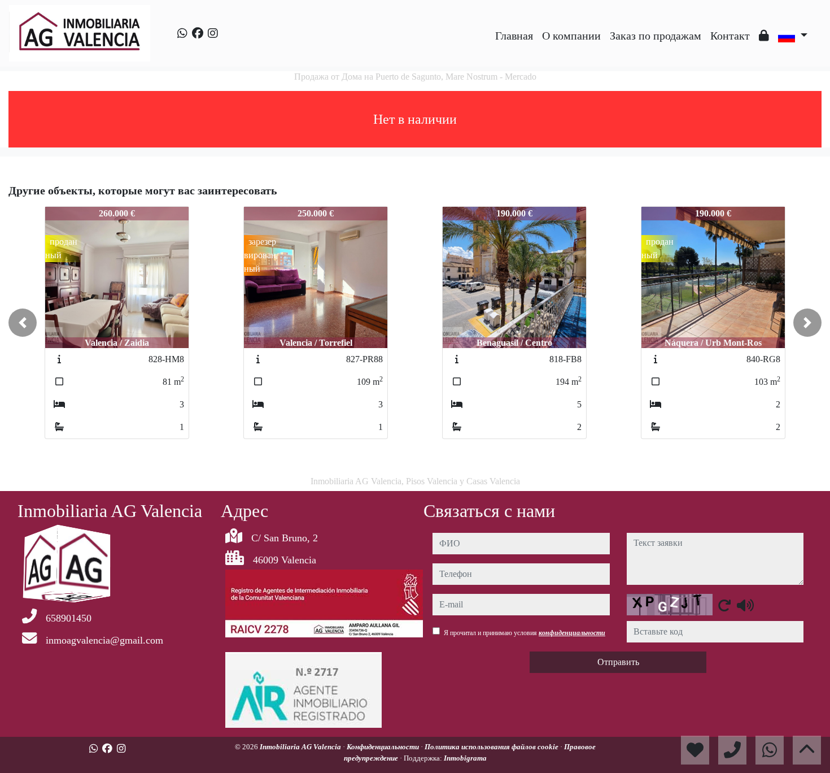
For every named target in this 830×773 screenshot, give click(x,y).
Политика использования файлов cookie (492, 746)
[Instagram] (213, 33)
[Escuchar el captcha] (745, 605)
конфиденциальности (572, 633)
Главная (514, 35)
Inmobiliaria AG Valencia (301, 746)
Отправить (618, 662)
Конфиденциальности (384, 746)
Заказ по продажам (655, 35)
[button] (22, 323)
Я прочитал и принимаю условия (524, 633)
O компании (571, 35)
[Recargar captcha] (724, 605)
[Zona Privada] (764, 36)
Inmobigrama (465, 758)
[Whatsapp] (182, 33)
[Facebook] (197, 33)
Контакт (730, 35)
